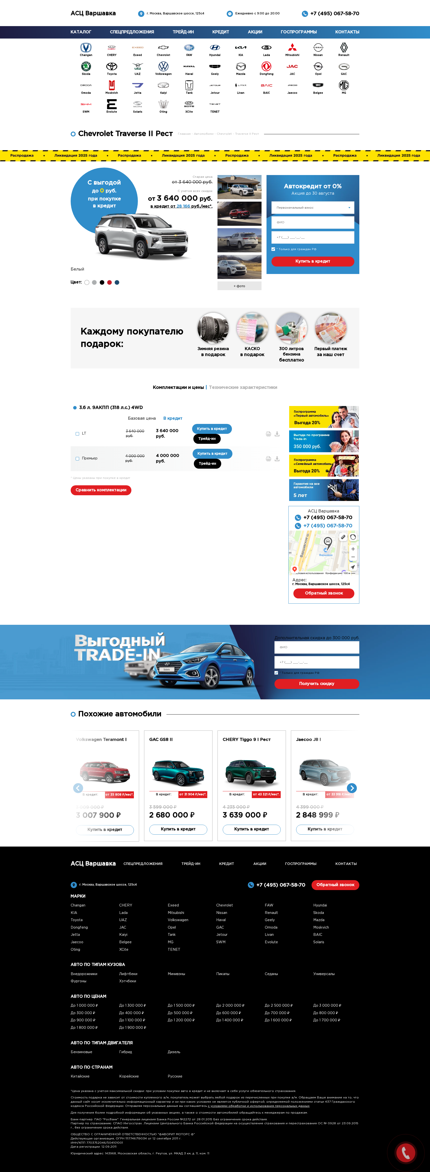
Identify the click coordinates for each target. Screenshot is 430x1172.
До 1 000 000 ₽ (84, 1005)
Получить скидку (316, 684)
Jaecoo (77, 942)
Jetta (75, 934)
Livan (269, 934)
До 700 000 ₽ (277, 1013)
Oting (75, 949)
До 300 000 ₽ (83, 1013)
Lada (123, 912)
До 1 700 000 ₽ (326, 1020)
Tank (172, 934)
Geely (270, 920)
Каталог (81, 32)
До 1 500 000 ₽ (181, 1005)
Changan (78, 905)
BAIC (317, 934)
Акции (255, 32)
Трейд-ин (183, 32)
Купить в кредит (313, 261)
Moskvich (321, 927)
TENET (174, 949)
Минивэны (176, 974)
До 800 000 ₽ (325, 1013)
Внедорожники (84, 974)
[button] (352, 788)
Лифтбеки (128, 974)
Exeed (173, 905)
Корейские (129, 1076)
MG (170, 942)
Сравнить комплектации (101, 490)
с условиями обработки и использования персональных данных (259, 1106)
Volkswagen (178, 920)
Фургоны (78, 981)
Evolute (271, 942)
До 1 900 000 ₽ (132, 1027)
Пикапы (222, 974)
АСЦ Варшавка (93, 13)
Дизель (174, 1052)
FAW (269, 905)
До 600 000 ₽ (228, 1013)
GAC (220, 927)
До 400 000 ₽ (131, 1013)
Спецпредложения (132, 32)
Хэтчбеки (127, 981)
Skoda (318, 912)
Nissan (221, 912)
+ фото (239, 286)
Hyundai (320, 905)
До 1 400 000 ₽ (229, 1020)
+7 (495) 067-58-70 (335, 13)
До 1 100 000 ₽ (132, 1020)
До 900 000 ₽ (83, 1020)
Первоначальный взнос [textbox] (295, 207)
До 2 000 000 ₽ (230, 1005)
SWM (220, 942)
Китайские (80, 1076)
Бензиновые (81, 1052)
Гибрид (125, 1052)
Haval (221, 920)
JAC (122, 927)
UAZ (123, 920)
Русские (175, 1076)
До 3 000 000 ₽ (327, 1005)
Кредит (221, 32)
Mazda (318, 920)
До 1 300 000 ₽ (132, 1005)
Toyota (77, 920)
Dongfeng (79, 927)
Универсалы (324, 974)
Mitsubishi (176, 912)
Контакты (347, 32)
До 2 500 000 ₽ (279, 1005)
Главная (185, 134)
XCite (123, 949)
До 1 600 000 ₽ (278, 1020)
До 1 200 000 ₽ (181, 1020)
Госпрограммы (299, 32)
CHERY (125, 905)
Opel (172, 927)
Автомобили (204, 134)
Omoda (271, 927)
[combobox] (312, 207)
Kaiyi (123, 934)
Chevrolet (225, 134)
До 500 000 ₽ (180, 1013)
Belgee (125, 942)
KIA (74, 912)
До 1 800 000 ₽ (84, 1027)
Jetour (221, 934)
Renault (271, 912)
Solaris (318, 942)
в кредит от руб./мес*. (182, 206)
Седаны (271, 974)
